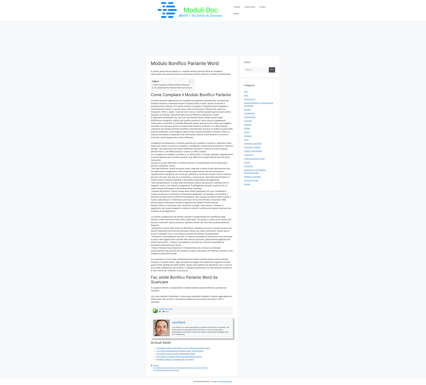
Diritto (246, 132)
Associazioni (249, 99)
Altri (246, 92)
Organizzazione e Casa (254, 159)
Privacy (262, 7)
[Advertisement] (213, 37)
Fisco (246, 140)
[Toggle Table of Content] (189, 81)
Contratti (248, 121)
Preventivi (248, 166)
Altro (246, 95)
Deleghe (247, 125)
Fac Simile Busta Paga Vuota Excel (166, 370)
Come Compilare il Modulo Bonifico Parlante (171, 85)
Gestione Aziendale (252, 143)
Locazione (248, 155)
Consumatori (249, 117)
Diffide (247, 128)
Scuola (247, 184)
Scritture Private (251, 180)
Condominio (249, 113)
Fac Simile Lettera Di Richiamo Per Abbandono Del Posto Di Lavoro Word (180, 368)
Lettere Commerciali (253, 151)
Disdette (248, 136)
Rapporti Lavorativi (252, 177)
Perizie (247, 162)
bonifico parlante (166, 309)
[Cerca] (272, 70)
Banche (156, 365)
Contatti (237, 7)
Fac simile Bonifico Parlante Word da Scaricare (173, 88)
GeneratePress (226, 381)
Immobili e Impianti (252, 147)
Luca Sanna (178, 322)
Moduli (236, 14)
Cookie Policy (249, 7)
